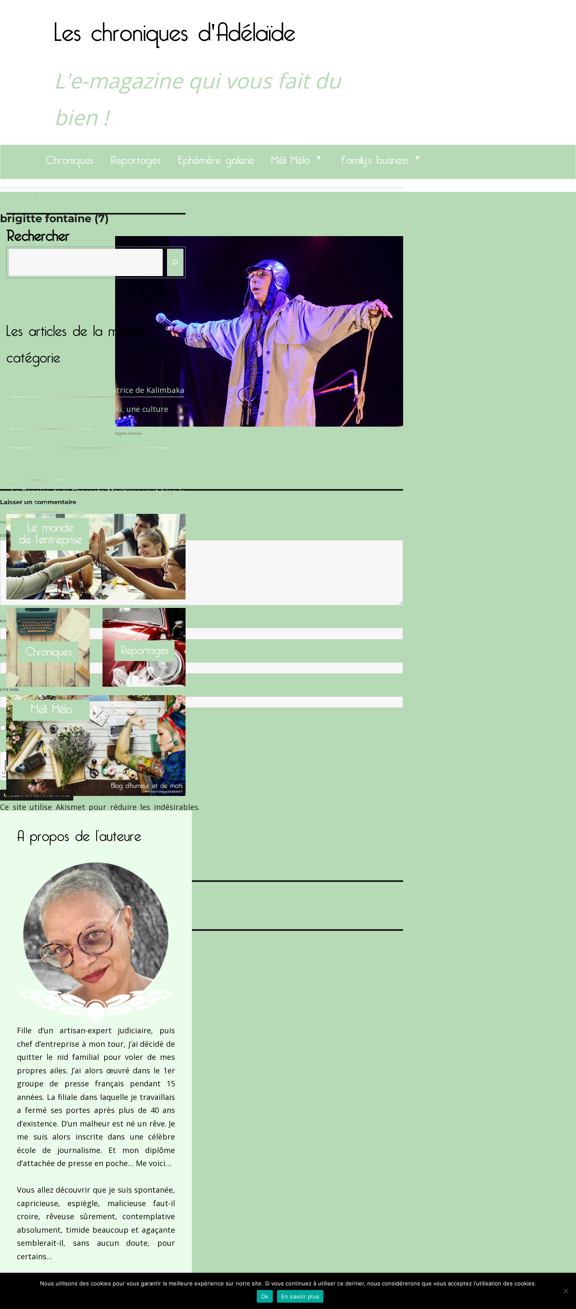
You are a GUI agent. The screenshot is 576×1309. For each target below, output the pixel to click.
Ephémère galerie (216, 157)
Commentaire (17, 535)
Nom (6, 621)
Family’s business (375, 157)
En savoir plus (300, 1296)
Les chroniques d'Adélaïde (175, 26)
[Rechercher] (175, 262)
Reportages (135, 157)
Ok (265, 1296)
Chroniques (69, 157)
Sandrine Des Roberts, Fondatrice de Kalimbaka (97, 390)
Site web (9, 690)
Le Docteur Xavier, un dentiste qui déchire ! (89, 441)
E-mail (9, 655)
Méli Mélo (290, 157)
